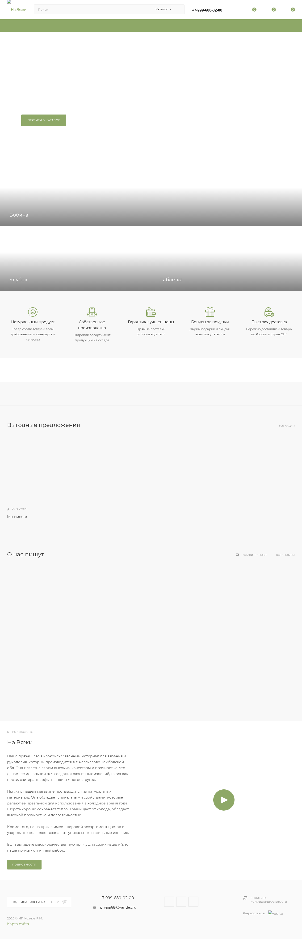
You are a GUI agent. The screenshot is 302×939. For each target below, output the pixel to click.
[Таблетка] (226, 258)
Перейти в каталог (44, 120)
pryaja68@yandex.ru (118, 907)
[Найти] (179, 9)
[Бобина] (151, 193)
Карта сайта (18, 924)
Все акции (287, 425)
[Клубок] (75, 258)
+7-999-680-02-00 (207, 10)
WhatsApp (193, 902)
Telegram (169, 902)
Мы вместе (17, 516)
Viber (181, 902)
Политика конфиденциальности (269, 900)
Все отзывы (285, 555)
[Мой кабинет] (235, 10)
